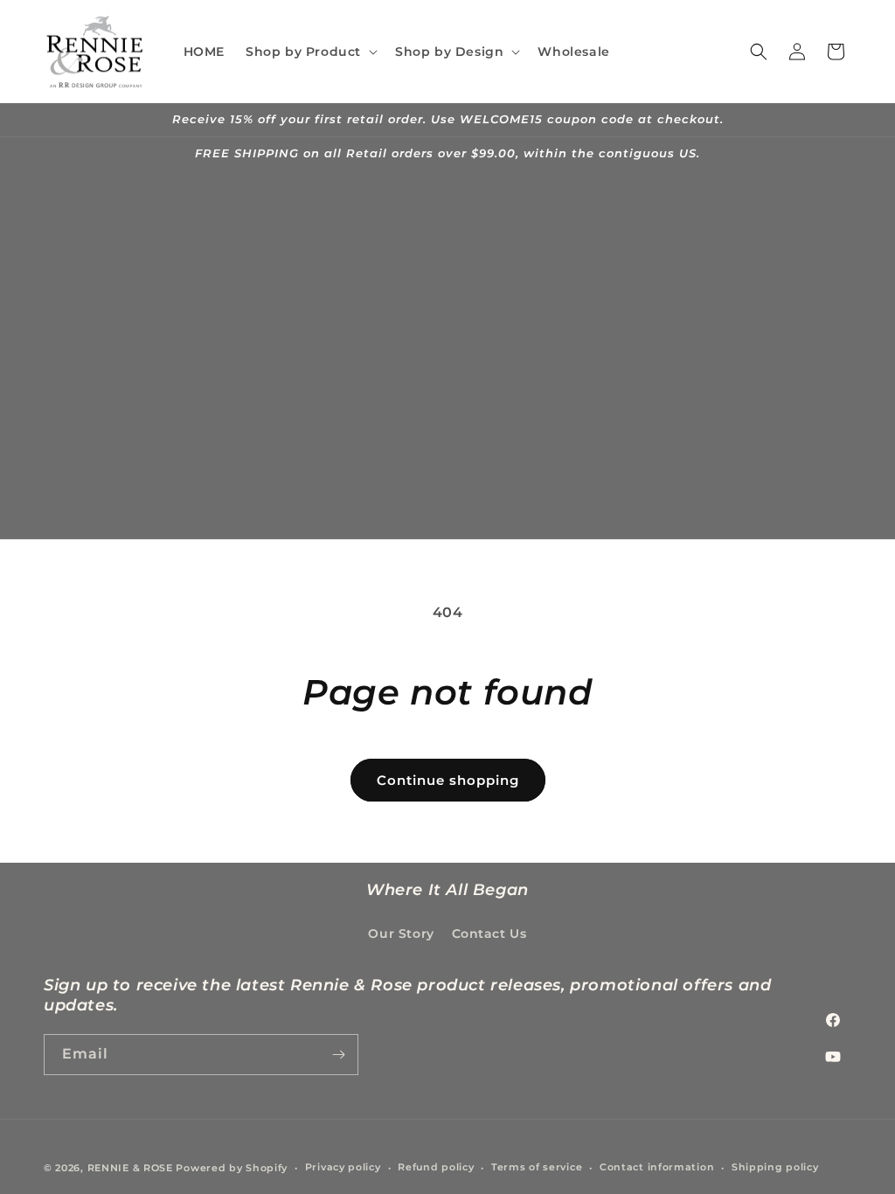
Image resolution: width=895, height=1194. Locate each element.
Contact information (657, 1167)
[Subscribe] (338, 1054)
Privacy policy (343, 1167)
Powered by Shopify (232, 1168)
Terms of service (536, 1167)
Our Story (401, 933)
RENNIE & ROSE (130, 1168)
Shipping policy (775, 1167)
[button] (310, 51)
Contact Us (489, 933)
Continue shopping (448, 780)
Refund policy (436, 1167)
